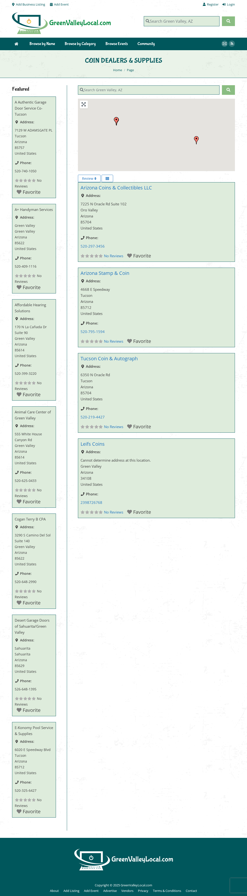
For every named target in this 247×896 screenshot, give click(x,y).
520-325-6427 (25, 790)
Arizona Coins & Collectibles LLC (116, 187)
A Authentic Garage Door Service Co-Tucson (30, 108)
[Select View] (107, 178)
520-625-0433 (25, 480)
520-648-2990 (25, 581)
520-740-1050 (25, 171)
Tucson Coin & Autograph (109, 358)
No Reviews (113, 255)
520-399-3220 (25, 373)
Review (88, 178)
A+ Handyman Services (34, 209)
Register (213, 4)
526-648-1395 (25, 689)
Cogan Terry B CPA (30, 519)
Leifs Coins (93, 444)
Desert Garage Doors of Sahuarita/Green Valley (32, 626)
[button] (116, 121)
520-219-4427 (93, 417)
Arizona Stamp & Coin (105, 273)
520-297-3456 (93, 246)
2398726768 (91, 502)
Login (231, 4)
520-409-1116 (25, 266)
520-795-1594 (93, 331)
